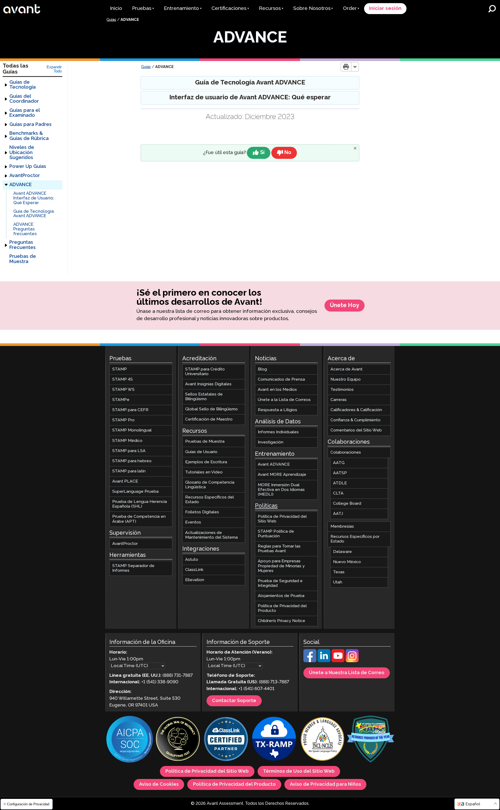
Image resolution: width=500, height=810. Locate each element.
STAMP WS (123, 389)
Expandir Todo (54, 69)
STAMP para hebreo (132, 461)
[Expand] (6, 85)
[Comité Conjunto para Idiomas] (322, 740)
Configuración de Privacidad (27, 804)
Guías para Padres (30, 124)
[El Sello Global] (177, 740)
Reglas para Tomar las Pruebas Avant (279, 548)
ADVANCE (20, 184)
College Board (347, 503)
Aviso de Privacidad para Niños (325, 784)
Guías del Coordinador (24, 99)
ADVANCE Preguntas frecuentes (25, 229)
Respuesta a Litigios (277, 410)
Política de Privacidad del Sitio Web (282, 518)
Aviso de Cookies (159, 784)
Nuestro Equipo (345, 379)
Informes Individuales (278, 432)
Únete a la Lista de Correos (284, 400)
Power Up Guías (27, 166)
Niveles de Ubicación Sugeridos (21, 152)
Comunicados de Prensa (281, 379)
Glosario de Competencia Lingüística (209, 484)
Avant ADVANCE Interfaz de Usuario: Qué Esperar (33, 198)
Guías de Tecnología (22, 85)
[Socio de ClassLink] (226, 740)
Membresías (342, 526)
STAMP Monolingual (132, 430)
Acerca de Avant (346, 369)
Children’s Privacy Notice (281, 621)
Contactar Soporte (234, 700)
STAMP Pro (123, 420)
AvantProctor (24, 175)
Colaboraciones (345, 452)
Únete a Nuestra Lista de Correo (346, 672)
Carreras (338, 400)
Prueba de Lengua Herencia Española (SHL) (139, 504)
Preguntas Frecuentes (22, 245)
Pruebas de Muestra (22, 259)
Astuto (191, 559)
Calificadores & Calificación (356, 410)
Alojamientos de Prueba (281, 596)
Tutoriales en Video (204, 472)
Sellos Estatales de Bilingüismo (204, 396)
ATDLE (340, 483)
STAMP (119, 369)
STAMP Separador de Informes (133, 568)
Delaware (342, 551)
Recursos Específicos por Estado (354, 539)
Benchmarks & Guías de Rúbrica (29, 136)
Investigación (270, 442)
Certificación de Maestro (209, 419)
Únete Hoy (344, 305)
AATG (339, 462)
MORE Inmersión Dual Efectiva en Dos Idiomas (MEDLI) (281, 489)
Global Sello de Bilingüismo (211, 409)
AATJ (338, 513)
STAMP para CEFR (130, 410)
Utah (337, 582)
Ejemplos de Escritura (206, 462)
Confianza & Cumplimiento (355, 420)
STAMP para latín (129, 471)
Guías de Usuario (201, 451)
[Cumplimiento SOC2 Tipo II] (129, 740)
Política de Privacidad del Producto (282, 608)
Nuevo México (347, 562)
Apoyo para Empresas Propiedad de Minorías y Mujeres (281, 566)
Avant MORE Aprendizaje (282, 474)
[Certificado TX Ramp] (274, 740)
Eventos (193, 522)
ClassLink (194, 570)
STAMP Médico (127, 440)
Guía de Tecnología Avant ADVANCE (33, 214)
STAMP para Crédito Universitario (205, 371)
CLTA (338, 493)
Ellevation (194, 580)
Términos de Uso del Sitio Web (299, 771)
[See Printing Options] (355, 66)
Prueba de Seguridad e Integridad (280, 583)
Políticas (266, 506)
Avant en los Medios (277, 389)
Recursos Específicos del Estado (209, 499)
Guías (111, 20)
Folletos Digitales (202, 512)
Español (472, 804)
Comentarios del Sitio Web (356, 430)
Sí (262, 152)
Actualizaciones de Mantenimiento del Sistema (211, 534)
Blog (262, 369)
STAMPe (120, 400)
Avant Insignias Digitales (208, 384)
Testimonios (342, 389)
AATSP (340, 473)
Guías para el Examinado (24, 113)
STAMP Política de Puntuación (276, 533)
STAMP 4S (122, 379)
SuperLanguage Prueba (135, 491)
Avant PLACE (125, 481)
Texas (339, 572)
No (287, 152)
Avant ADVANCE (274, 464)
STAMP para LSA (129, 451)
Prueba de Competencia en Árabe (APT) (139, 518)
